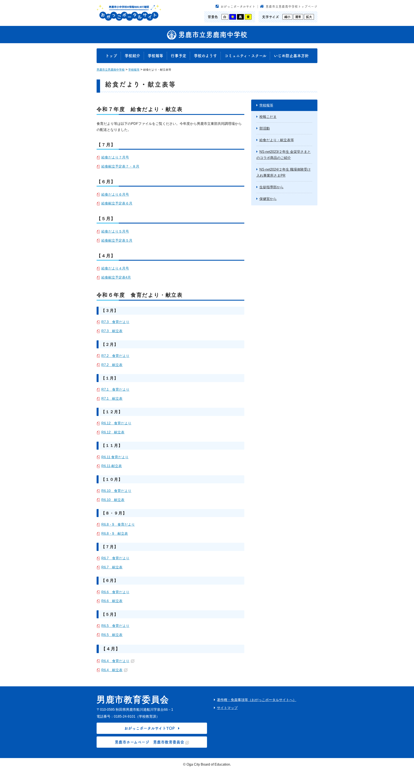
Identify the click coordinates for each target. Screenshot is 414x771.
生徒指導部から (271, 187)
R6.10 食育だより (116, 491)
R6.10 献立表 (112, 500)
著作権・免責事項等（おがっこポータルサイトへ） (256, 700)
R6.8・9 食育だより (118, 524)
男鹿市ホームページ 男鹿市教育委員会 (149, 742)
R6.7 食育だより (115, 558)
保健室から (268, 199)
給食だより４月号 (115, 268)
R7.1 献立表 (111, 398)
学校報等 (155, 56)
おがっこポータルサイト (238, 6)
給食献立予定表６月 (116, 203)
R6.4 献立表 (111, 670)
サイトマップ (227, 708)
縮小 (287, 17)
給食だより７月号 (115, 157)
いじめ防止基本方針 (291, 56)
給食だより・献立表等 (276, 140)
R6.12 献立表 (112, 432)
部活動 (264, 128)
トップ (111, 56)
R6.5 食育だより (115, 626)
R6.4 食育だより (115, 661)
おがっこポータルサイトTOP (149, 728)
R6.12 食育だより (116, 423)
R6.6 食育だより (115, 592)
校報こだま (268, 117)
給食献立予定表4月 (116, 277)
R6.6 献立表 (111, 601)
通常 (298, 17)
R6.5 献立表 (111, 635)
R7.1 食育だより (115, 389)
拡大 (309, 17)
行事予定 (178, 56)
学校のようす (205, 56)
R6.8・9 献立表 (114, 533)
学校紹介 (132, 56)
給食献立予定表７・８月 (120, 166)
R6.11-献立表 (111, 466)
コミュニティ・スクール (245, 56)
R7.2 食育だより (115, 356)
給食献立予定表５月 (116, 240)
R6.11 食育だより (115, 457)
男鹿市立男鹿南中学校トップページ (291, 6)
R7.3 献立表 (111, 331)
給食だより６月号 (115, 194)
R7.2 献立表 (111, 365)
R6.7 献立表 (111, 567)
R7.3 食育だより (115, 322)
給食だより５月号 (115, 231)
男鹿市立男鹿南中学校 (211, 34)
